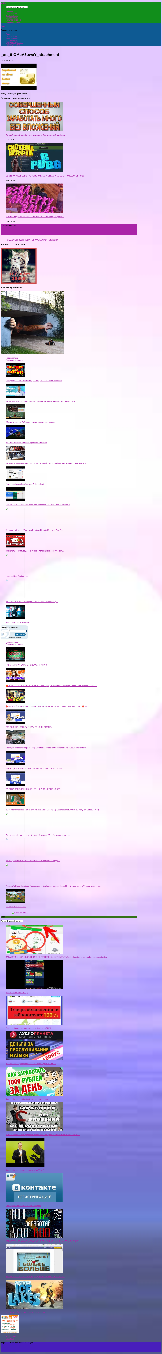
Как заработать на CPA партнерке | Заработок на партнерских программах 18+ (40, 401)
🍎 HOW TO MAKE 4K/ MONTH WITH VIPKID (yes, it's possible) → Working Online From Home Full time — (51, 686)
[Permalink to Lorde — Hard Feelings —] (15, 572)
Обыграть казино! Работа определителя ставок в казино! (30, 422)
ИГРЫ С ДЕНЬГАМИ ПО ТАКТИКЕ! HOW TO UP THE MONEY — (34, 768)
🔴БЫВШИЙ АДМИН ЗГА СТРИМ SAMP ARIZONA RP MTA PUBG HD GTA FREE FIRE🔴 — (46, 706)
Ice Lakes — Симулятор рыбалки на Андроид (25, 1312)
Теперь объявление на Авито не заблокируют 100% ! (29, 1028)
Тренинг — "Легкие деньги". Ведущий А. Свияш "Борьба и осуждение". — (38, 835)
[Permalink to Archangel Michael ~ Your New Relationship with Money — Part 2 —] (15, 526)
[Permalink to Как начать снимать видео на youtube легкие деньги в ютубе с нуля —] (15, 547)
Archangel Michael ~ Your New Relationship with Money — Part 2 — (34, 530)
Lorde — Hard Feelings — (17, 576)
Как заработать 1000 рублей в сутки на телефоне (27, 1099)
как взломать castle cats (16, 907)
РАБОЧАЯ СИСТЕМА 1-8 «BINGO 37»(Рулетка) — (28, 665)
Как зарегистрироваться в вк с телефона (23, 1206)
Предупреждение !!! (14, 20)
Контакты (10, 1339)
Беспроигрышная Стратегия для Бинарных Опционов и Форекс (34, 381)
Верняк (4, 3)
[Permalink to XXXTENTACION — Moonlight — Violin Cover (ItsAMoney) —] (15, 598)
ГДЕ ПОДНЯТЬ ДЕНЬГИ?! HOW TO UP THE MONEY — (30, 727)
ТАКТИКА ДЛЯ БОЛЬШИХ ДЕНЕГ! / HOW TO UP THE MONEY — (34, 789)
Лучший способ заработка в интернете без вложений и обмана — (37, 135)
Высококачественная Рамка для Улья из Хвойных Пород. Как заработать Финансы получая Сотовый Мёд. (52, 810)
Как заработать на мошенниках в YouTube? (25, 1170)
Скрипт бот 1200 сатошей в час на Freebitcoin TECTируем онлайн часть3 (38, 505)
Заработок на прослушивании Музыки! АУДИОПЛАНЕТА (31, 1064)
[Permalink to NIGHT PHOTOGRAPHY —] (15, 618)
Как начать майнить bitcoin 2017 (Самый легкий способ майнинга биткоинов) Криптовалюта (46, 463)
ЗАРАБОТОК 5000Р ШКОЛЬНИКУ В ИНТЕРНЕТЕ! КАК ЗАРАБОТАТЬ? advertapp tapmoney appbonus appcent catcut (56, 957)
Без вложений (12, 16)
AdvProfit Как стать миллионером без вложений (26, 443)
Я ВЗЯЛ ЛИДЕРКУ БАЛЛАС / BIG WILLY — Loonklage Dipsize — (35, 217)
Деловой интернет (10, 627)
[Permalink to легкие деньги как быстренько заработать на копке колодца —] (15, 857)
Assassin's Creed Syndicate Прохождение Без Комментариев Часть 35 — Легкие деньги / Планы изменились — (54, 886)
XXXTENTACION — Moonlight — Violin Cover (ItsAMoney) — (32, 602)
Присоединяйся (13, 22)
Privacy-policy (12, 1336)
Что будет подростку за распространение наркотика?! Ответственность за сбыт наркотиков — (47, 748)
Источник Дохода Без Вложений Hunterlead (25, 484)
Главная (9, 11)
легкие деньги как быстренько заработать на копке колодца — (33, 861)
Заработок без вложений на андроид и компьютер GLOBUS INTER (35, 1277)
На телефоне (11, 13)
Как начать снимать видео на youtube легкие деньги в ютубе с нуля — (36, 551)
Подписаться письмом (14, 637)
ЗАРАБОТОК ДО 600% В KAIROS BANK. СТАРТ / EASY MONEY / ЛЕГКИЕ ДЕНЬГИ (42, 1241)
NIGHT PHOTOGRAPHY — (17, 622)
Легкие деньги (12, 18)
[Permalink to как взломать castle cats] (15, 903)
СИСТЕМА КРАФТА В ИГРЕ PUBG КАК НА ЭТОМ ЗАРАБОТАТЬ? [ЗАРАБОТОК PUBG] (45, 176)
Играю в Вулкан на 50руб (17, 993)
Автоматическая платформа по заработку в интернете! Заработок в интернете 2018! (43, 1135)
